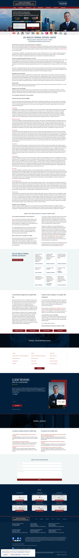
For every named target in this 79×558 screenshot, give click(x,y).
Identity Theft (52, 358)
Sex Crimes (14, 168)
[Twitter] (15, 538)
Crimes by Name (45, 309)
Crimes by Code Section (61, 308)
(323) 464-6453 (63, 4)
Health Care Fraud (34, 358)
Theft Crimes (14, 108)
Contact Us (56, 7)
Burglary (32, 353)
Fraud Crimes (14, 130)
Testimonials (40, 7)
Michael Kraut (33, 46)
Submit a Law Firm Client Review (16, 409)
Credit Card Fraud (53, 355)
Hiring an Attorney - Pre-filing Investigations (20, 355)
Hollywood (54, 538)
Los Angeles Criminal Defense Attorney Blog (24, 431)
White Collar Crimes (16, 119)
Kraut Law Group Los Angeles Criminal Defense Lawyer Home (24, 3)
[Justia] (20, 538)
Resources (63, 7)
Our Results (48, 7)
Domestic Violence (19, 330)
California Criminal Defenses (55, 309)
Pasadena (31, 539)
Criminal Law (28, 7)
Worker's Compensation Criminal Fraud (38, 355)
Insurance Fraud (34, 363)
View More (39, 368)
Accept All (5, 554)
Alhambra (29, 538)
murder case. (55, 237)
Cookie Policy (24, 548)
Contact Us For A (39, 460)
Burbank (39, 538)
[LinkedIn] (18, 538)
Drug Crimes (14, 143)
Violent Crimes (15, 156)
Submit (39, 479)
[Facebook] (13, 538)
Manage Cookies (28, 548)
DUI (34, 7)
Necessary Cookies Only (16, 554)
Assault (14, 353)
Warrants (14, 363)
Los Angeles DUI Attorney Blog (49, 431)
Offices (39, 490)
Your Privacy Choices (18, 548)
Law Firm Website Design (62, 554)
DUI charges (56, 235)
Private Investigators (53, 363)
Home (15, 7)
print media (60, 245)
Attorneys (21, 7)
